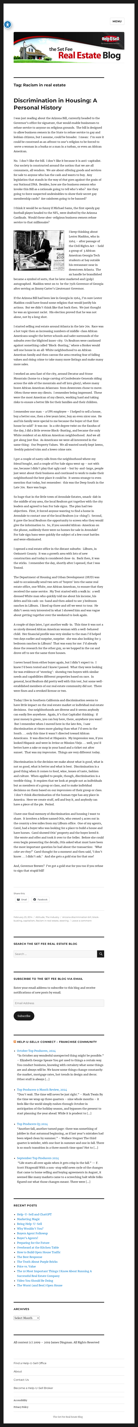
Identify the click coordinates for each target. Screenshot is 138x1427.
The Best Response (29, 1257)
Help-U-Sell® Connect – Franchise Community (57, 1042)
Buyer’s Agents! (27, 1238)
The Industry (52, 917)
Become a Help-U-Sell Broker (33, 1388)
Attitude (40, 917)
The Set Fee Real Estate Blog (68, 1417)
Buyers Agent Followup (32, 1233)
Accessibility (20, 1400)
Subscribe (24, 1016)
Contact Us (21, 1379)
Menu (117, 21)
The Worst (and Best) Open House (39, 1285)
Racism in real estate (47, 920)
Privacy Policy (21, 1407)
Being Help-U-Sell (29, 1224)
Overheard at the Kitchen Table (38, 1247)
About (18, 1371)
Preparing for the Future (33, 1242)
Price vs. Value (26, 1266)
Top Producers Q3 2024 (32, 1124)
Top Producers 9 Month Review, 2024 (42, 1089)
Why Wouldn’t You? (30, 1228)
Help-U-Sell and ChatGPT (34, 1214)
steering (64, 920)
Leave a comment (82, 920)
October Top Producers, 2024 (36, 1050)
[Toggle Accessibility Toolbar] (8, 24)
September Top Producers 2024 (38, 1158)
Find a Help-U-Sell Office (30, 1363)
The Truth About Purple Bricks (37, 1261)
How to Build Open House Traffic (39, 1252)
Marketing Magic (28, 1219)
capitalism (29, 920)
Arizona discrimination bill (76, 917)
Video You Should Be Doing (35, 1280)
